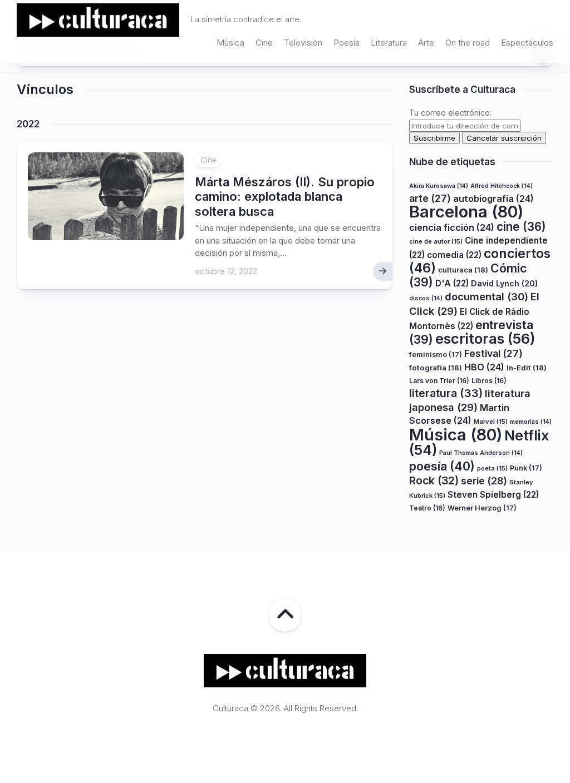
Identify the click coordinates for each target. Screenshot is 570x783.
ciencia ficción (451, 227)
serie (484, 481)
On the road (467, 42)
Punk (526, 468)
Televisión (303, 42)
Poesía (346, 42)
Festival (493, 353)
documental (486, 296)
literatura (446, 393)
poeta (492, 468)
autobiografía (493, 198)
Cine (264, 42)
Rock (434, 480)
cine (521, 227)
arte (430, 198)
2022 (28, 124)
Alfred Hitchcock (501, 186)
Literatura (389, 42)
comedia (454, 255)
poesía (442, 466)
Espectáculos (527, 42)
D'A (452, 283)
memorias (531, 421)
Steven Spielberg (493, 494)
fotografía (435, 367)
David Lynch (504, 283)
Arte (426, 42)
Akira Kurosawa (438, 186)
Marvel (491, 421)
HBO (484, 367)
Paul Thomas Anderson (481, 453)
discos (426, 298)
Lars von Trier (439, 380)
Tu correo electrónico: (450, 112)
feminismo (435, 354)
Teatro (427, 508)
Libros (489, 380)
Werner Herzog (482, 508)
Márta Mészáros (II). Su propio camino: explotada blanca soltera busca (285, 197)
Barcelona (466, 211)
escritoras (485, 338)
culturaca (463, 269)
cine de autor (436, 241)
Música (230, 42)
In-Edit (527, 367)
